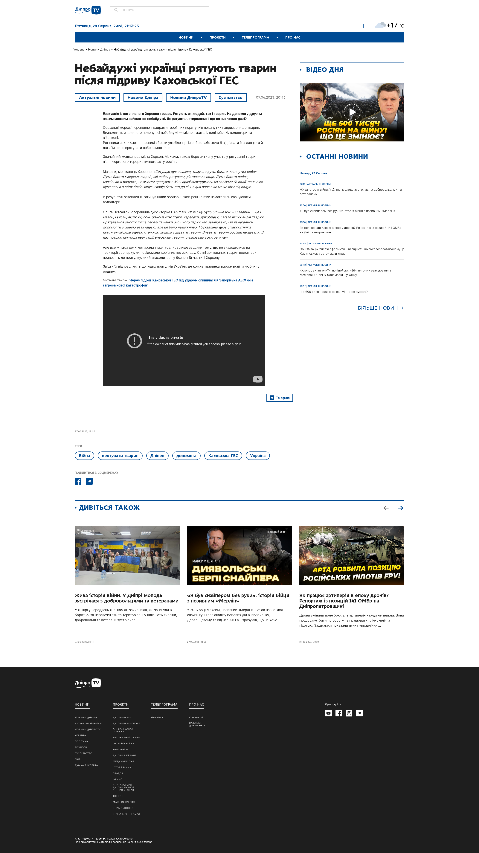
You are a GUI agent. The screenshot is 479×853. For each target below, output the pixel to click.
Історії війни (122, 767)
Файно (118, 779)
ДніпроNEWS (122, 717)
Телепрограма (255, 37)
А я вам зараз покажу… (123, 730)
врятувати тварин (120, 455)
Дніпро (157, 455)
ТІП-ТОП (118, 796)
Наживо (157, 717)
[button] (400, 507)
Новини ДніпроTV (188, 97)
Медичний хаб (123, 761)
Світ (77, 759)
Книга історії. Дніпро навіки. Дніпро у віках (124, 787)
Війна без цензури (126, 814)
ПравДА (118, 773)
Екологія (81, 747)
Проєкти (218, 37)
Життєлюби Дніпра (126, 737)
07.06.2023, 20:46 (271, 97)
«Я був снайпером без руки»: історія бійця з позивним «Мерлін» (238, 598)
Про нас (292, 37)
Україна (258, 455)
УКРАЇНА (80, 735)
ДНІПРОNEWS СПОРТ (126, 723)
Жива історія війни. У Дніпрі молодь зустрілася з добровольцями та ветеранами (127, 598)
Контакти (196, 717)
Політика (81, 741)
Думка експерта (86, 765)
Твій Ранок (121, 749)
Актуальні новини (97, 97)
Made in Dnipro (124, 802)
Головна (79, 49)
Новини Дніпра (99, 49)
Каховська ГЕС (223, 455)
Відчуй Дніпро (123, 808)
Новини (186, 37)
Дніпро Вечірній (124, 755)
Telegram (283, 398)
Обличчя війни (124, 743)
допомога (186, 455)
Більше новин (378, 308)
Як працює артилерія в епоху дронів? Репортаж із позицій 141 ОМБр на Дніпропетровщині (344, 601)
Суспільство (230, 97)
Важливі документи (197, 724)
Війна (84, 455)
